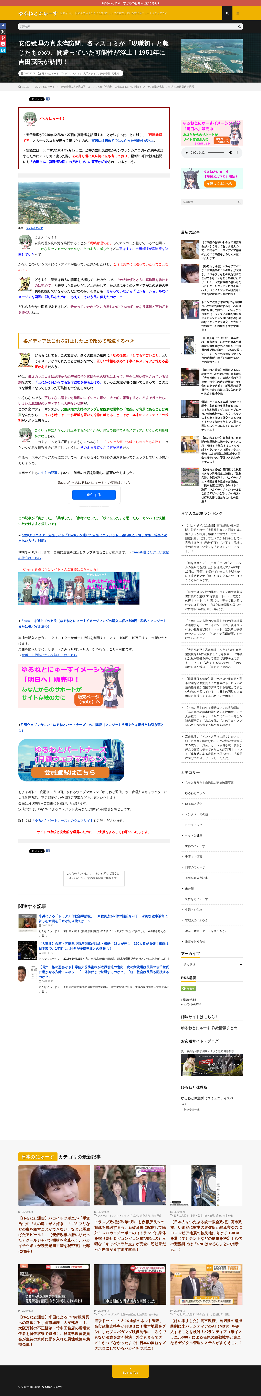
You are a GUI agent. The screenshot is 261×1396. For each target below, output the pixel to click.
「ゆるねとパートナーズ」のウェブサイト (62, 820)
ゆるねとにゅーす (53, 1386)
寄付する (94, 495)
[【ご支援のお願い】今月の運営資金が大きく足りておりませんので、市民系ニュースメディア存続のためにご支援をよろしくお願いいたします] (190, 249)
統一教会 (153, 1314)
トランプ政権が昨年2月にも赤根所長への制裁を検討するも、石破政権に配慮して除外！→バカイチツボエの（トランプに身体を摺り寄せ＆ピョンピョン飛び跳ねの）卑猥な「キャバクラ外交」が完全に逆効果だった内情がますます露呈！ (130, 1235)
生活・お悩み (193, 909)
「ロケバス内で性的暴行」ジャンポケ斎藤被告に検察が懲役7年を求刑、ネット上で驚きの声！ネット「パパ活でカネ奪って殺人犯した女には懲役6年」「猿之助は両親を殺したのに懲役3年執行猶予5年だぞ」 (213, 600)
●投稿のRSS (188, 999)
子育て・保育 (193, 856)
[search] (240, 26)
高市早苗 (156, 1215)
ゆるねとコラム (195, 793)
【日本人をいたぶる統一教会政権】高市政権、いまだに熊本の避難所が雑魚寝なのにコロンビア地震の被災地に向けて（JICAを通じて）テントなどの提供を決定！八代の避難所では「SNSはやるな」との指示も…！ (221, 350)
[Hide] (1, 57)
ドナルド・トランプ (120, 1215)
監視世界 (218, 1314)
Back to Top (130, 1372)
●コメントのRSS (191, 1004)
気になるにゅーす (196, 899)
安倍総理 (105, 73)
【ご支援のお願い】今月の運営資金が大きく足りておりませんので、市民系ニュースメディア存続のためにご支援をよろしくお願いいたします (221, 250)
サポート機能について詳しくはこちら (49, 655)
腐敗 (135, 1215)
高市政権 (145, 1215)
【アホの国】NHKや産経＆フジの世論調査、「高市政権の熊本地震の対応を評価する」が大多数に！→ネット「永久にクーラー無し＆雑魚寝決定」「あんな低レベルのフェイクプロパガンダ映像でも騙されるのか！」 (213, 716)
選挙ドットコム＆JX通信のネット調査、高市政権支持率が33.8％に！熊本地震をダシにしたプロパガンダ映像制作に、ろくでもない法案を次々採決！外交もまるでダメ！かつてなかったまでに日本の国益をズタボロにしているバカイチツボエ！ (130, 1334)
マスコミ (77, 73)
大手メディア (90, 73)
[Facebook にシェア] (48, 99)
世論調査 (142, 1314)
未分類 (189, 888)
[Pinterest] (3, 38)
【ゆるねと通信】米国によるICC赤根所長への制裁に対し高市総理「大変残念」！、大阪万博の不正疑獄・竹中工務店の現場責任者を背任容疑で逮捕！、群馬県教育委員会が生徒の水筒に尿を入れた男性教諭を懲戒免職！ (221, 381)
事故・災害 (196, 1215)
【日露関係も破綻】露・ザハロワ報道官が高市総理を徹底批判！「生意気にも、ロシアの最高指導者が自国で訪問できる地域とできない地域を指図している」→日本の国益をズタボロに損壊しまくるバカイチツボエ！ (213, 687)
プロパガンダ (111, 1314)
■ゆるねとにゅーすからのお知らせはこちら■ (130, 3)
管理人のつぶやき (196, 920)
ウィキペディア (34, 228)
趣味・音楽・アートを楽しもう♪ (206, 931)
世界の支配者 (181, 1215)
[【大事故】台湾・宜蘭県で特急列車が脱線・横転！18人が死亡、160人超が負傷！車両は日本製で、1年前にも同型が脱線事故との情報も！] (27, 950)
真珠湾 (115, 73)
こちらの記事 (48, 473)
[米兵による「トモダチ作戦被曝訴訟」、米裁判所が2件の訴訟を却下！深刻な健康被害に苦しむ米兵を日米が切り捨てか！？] (27, 923)
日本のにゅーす (50, 73)
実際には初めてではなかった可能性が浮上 (123, 140)
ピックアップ (193, 825)
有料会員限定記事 (196, 878)
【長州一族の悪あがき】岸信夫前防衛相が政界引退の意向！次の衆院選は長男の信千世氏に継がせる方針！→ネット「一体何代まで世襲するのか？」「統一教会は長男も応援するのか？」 (104, 972)
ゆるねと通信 (193, 803)
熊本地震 (209, 1215)
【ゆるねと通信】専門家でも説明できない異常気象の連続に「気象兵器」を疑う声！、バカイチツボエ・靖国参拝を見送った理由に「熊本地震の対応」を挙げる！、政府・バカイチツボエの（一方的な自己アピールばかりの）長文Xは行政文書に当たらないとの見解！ (221, 485)
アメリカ (103, 1215)
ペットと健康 (193, 835)
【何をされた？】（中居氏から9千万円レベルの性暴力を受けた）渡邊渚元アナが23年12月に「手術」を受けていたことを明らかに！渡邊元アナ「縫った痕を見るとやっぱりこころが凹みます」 (213, 571)
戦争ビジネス (204, 1314)
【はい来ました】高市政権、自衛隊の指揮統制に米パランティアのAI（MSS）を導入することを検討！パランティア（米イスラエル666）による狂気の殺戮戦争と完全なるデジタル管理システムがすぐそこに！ (221, 449)
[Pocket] (3, 44)
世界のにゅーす (195, 846)
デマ (67, 73)
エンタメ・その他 (196, 814)
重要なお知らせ (195, 941)
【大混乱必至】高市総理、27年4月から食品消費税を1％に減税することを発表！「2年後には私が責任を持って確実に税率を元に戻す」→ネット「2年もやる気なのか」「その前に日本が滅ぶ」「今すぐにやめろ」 (214, 658)
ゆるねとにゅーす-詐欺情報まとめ (209, 1028)
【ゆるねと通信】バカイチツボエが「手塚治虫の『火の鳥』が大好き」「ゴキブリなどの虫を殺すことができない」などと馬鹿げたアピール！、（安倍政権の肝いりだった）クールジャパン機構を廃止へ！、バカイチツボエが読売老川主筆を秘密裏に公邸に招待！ (54, 1234)
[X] (3, 32)
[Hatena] (3, 50)
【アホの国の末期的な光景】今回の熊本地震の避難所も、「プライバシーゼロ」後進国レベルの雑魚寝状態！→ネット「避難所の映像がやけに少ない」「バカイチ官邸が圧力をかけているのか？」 (213, 629)
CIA (100, 1314)
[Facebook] (3, 26)
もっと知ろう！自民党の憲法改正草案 (209, 782)
